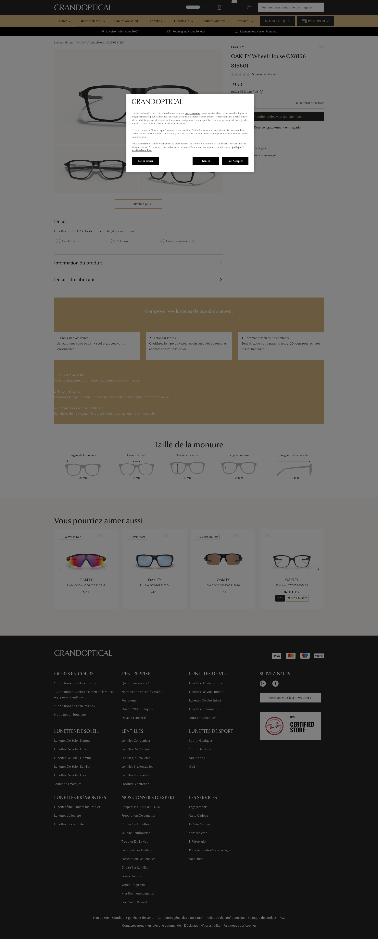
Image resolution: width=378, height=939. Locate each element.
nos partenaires (192, 113)
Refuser (206, 161)
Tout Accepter (235, 161)
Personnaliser (145, 161)
